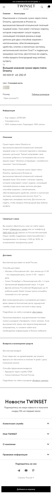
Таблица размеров (40, 94)
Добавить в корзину (26, 489)
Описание (7, 137)
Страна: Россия (25, 477)
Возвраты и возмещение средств (18, 343)
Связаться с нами (11, 219)
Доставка (7, 255)
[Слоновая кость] (6, 88)
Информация (9, 110)
